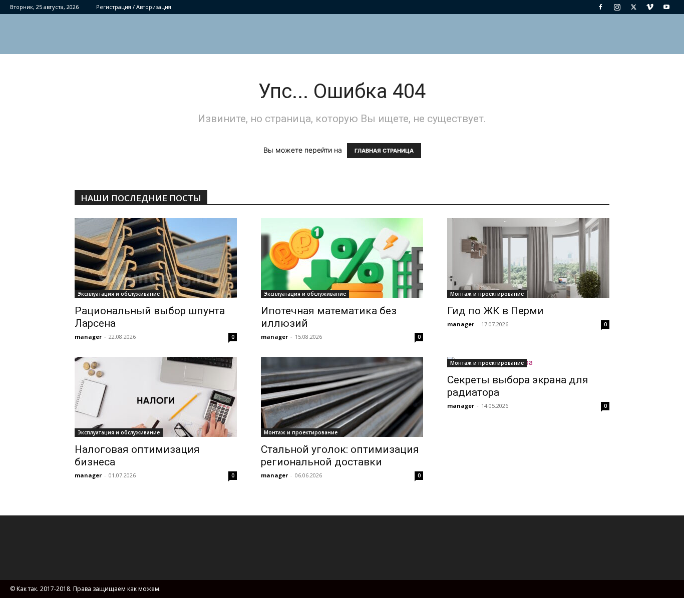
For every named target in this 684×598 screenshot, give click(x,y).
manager (88, 336)
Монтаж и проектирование (487, 293)
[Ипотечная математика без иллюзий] (342, 258)
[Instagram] (616, 7)
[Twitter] (633, 7)
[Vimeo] (649, 7)
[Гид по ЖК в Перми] (528, 258)
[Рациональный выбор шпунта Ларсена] (156, 258)
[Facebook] (600, 7)
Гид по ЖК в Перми (495, 311)
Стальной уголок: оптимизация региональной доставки (340, 455)
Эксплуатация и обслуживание (119, 293)
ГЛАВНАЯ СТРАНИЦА (384, 150)
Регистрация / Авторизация (133, 7)
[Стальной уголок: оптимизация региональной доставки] (342, 397)
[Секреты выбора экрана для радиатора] (528, 362)
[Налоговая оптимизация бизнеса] (156, 397)
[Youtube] (666, 7)
